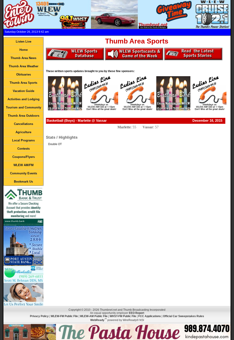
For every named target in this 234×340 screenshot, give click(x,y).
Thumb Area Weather (23, 66)
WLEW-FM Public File (64, 316)
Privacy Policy (39, 316)
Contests (23, 148)
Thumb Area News (23, 58)
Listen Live (23, 41)
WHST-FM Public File (123, 316)
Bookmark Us (23, 181)
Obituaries (23, 74)
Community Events (23, 173)
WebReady (97, 320)
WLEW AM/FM (23, 165)
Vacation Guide (23, 91)
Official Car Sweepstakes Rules (183, 316)
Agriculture (23, 132)
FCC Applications (149, 316)
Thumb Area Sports (23, 82)
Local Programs (23, 140)
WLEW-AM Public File (94, 316)
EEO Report (136, 313)
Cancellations (23, 124)
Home (23, 49)
